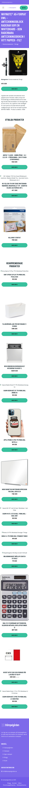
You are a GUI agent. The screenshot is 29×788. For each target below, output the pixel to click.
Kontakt (14, 783)
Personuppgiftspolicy (9, 785)
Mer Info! (14, 89)
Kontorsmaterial (8, 44)
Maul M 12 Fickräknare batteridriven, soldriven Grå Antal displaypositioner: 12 (14, 625)
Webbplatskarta (21, 785)
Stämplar (6, 751)
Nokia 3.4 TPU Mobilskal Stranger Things (14, 536)
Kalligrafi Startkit (14, 238)
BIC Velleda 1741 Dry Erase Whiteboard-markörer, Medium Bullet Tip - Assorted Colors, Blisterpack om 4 (14, 186)
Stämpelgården (8, 748)
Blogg (6, 757)
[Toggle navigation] (3, 7)
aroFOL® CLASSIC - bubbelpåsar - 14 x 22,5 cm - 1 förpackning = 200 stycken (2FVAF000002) (14, 157)
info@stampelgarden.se (7, 2)
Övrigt (16, 44)
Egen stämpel (8, 754)
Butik (24, 8)
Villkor (20, 783)
